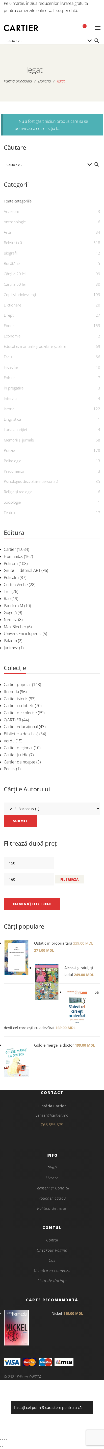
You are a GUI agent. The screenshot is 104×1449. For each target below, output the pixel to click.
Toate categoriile (18, 200)
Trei (7, 591)
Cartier (10, 549)
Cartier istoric (16, 699)
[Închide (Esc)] (6, 1439)
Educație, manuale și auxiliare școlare (35, 346)
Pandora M (13, 605)
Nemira (10, 619)
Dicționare (12, 305)
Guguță (10, 612)
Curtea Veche (16, 584)
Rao (7, 598)
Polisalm (11, 577)
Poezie (9, 450)
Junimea (11, 648)
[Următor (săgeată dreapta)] (2, 1446)
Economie (12, 335)
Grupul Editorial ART (22, 570)
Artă (7, 232)
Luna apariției (15, 429)
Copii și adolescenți (20, 294)
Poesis (9, 769)
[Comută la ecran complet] (2, 1439)
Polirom (11, 563)
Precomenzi (14, 471)
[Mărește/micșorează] (0, 1439)
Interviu (10, 398)
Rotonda (11, 691)
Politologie (12, 460)
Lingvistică (12, 419)
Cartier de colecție (20, 712)
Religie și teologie (18, 491)
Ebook (9, 325)
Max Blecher (15, 626)
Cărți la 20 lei (14, 273)
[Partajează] (4, 1439)
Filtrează (69, 879)
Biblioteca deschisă (21, 734)
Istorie (9, 408)
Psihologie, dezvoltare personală (31, 481)
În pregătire (13, 387)
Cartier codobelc (19, 705)
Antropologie (15, 221)
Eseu (8, 356)
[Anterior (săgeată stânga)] (0, 1446)
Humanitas (13, 556)
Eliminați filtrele (32, 903)
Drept (9, 315)
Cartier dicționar (18, 748)
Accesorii (11, 211)
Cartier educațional (21, 726)
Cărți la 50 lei (14, 284)
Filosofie (11, 367)
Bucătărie (12, 263)
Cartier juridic (16, 755)
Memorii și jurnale (19, 439)
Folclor (9, 377)
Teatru (9, 512)
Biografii (10, 252)
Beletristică (13, 242)
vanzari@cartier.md (52, 1115)
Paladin (10, 640)
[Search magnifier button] (96, 40)
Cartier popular (17, 684)
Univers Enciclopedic (23, 633)
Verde (9, 741)
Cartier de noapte (19, 762)
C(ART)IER (12, 720)
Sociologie (12, 502)
